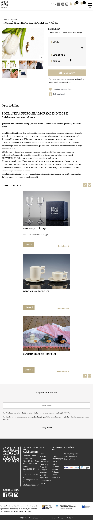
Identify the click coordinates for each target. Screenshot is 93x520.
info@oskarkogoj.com (31, 484)
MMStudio (70, 518)
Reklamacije (56, 477)
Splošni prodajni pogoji (57, 457)
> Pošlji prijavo (46, 427)
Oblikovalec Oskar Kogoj (44, 463)
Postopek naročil (55, 473)
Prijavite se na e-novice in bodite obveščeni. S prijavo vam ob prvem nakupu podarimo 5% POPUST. (38, 413)
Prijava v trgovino (70, 456)
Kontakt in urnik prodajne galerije (45, 480)
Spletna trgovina (43, 458)
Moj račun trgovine (71, 453)
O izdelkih (43, 469)
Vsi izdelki (14, 19)
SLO (52, 4)
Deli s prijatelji (59, 94)
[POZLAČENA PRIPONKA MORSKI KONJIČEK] (14, 64)
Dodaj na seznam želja (61, 89)
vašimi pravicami (69, 417)
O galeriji (43, 467)
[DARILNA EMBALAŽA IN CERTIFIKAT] (23, 73)
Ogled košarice (69, 459)
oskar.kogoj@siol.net (30, 479)
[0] (81, 4)
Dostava (55, 469)
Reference (43, 472)
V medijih (43, 475)
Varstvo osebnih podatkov (55, 464)
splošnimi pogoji (36, 417)
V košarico (69, 73)
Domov (6, 19)
